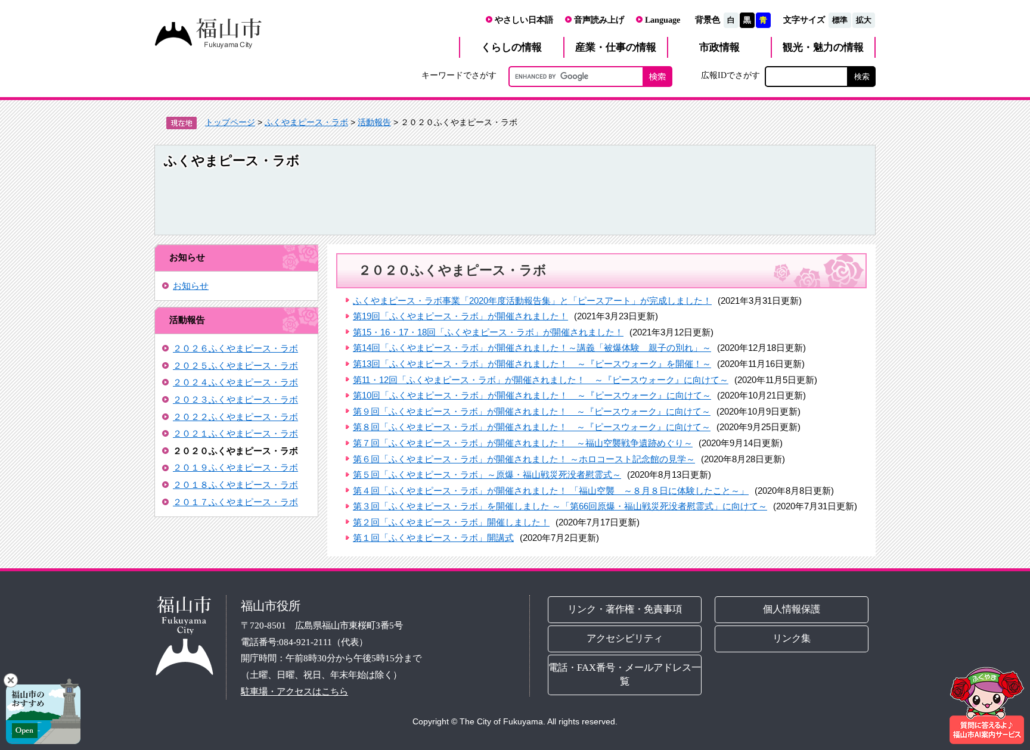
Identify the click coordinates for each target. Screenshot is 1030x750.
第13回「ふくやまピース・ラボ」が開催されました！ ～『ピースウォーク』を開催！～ (532, 364)
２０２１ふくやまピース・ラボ (235, 433)
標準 (840, 19)
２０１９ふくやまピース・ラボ (235, 467)
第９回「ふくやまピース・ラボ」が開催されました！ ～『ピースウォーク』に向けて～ (532, 411)
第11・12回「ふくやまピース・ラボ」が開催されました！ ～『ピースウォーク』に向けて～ (540, 380)
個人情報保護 (792, 609)
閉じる (11, 680)
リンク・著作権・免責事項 (624, 609)
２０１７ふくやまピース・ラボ (235, 502)
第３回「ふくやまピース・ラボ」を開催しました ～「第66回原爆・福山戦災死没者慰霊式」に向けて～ (560, 506)
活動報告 (374, 122)
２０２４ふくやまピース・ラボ (235, 382)
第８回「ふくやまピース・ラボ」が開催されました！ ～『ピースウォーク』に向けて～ (532, 427)
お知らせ (191, 286)
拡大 (863, 19)
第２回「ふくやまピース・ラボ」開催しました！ (451, 522)
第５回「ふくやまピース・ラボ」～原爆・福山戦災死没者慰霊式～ (487, 474)
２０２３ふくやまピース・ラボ (235, 399)
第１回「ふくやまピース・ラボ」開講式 (433, 538)
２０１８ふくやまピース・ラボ (235, 485)
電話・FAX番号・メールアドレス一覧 (624, 674)
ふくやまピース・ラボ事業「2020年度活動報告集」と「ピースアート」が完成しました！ (532, 300)
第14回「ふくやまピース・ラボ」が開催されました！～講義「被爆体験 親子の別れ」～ (532, 348)
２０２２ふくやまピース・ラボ (235, 417)
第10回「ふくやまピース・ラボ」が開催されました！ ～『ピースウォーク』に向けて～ (532, 395)
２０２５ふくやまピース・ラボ (235, 365)
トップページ (230, 122)
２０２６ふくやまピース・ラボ (235, 348)
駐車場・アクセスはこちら (294, 691)
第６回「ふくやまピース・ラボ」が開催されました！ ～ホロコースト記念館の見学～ (524, 459)
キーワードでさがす (459, 75)
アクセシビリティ (625, 638)
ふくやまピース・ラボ (306, 122)
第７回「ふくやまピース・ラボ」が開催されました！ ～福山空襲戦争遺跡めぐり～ (523, 443)
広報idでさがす (730, 75)
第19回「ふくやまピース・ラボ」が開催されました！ (460, 316)
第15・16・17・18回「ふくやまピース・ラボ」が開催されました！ (488, 332)
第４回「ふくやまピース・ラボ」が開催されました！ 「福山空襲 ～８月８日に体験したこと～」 (551, 491)
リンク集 (792, 638)
